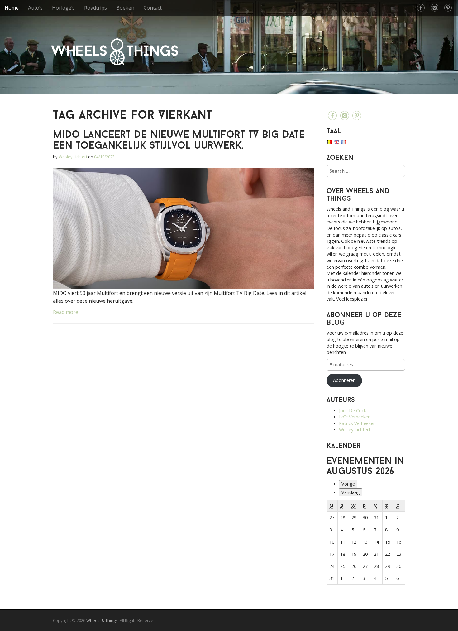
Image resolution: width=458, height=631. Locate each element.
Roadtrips (95, 7)
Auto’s (35, 7)
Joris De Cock (352, 410)
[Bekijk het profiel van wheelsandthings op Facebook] (421, 8)
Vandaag (350, 492)
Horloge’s (63, 7)
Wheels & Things (114, 51)
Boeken (125, 7)
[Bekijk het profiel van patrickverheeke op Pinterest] (448, 8)
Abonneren (344, 380)
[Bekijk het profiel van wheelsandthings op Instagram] (434, 8)
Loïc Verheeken (354, 417)
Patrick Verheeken (357, 423)
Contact (153, 7)
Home (12, 7)
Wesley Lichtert (73, 156)
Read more (65, 312)
